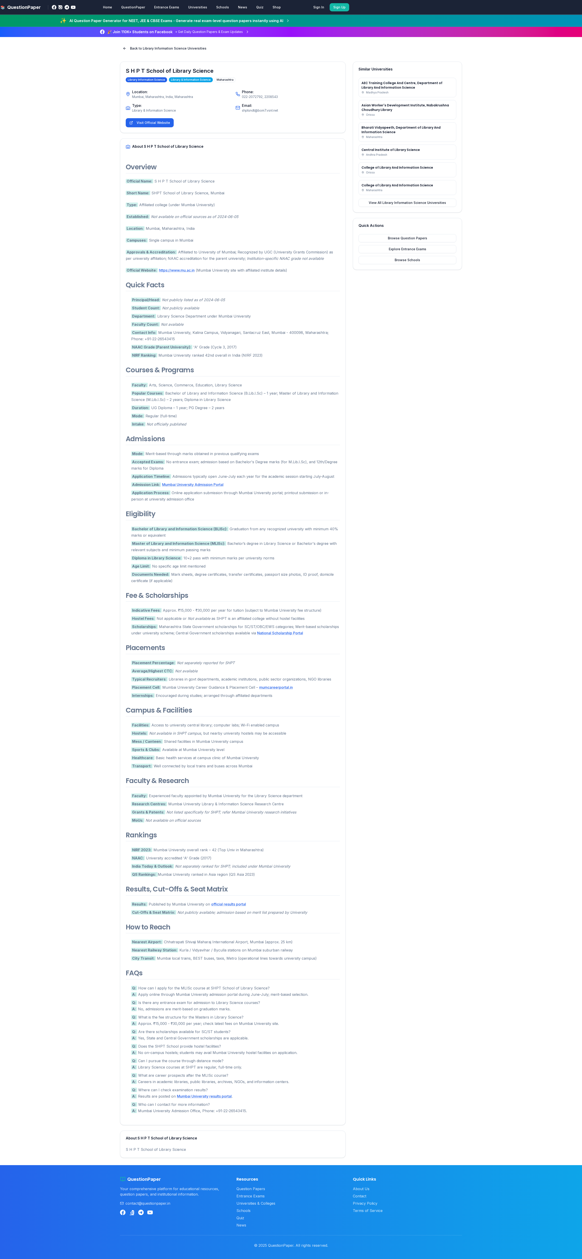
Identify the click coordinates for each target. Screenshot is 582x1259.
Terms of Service (368, 1210)
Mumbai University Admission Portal (192, 484)
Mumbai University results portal (204, 1096)
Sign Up (339, 7)
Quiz (259, 7)
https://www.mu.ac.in (177, 270)
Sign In (318, 7)
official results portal (228, 904)
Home (107, 7)
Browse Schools (407, 260)
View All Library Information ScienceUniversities (407, 203)
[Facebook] (54, 7)
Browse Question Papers (407, 238)
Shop (277, 7)
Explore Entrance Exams (407, 249)
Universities (197, 7)
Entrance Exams (166, 7)
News (242, 7)
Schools (222, 7)
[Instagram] (60, 7)
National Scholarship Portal (280, 633)
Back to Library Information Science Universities (168, 48)
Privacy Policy (365, 1203)
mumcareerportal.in (276, 687)
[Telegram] (67, 7)
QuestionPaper (133, 7)
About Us (361, 1188)
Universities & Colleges (255, 1203)
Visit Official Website (153, 123)
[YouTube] (73, 7)
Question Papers (250, 1188)
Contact (359, 1196)
